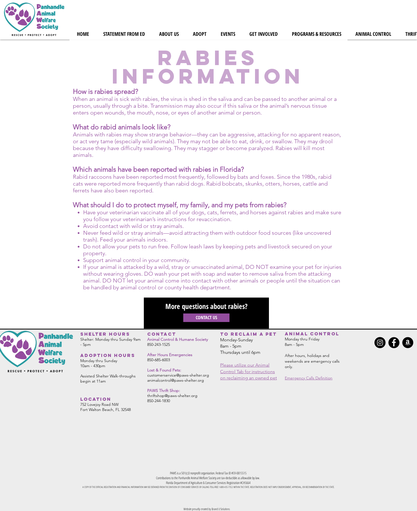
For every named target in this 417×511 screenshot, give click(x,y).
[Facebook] (393, 342)
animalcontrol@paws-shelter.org (175, 380)
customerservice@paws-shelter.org (178, 375)
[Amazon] (407, 342)
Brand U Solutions (221, 509)
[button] (169, 34)
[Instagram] (380, 342)
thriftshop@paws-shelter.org (172, 395)
